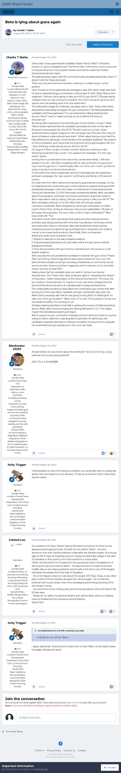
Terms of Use (41, 769)
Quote (42, 334)
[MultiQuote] (34, 334)
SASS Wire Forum (17, 4)
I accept (111, 767)
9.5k (18, 83)
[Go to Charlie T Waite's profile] (8, 32)
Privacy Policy (54, 750)
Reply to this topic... (31, 717)
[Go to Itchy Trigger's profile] (17, 475)
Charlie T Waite (25, 30)
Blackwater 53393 (17, 347)
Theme (39, 750)
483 (19, 490)
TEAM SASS (39, 33)
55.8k (18, 375)
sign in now (73, 702)
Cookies (82, 750)
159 (18, 566)
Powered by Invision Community (60, 757)
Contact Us (69, 750)
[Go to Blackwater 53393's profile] (17, 359)
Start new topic (74, 44)
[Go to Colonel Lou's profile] (17, 550)
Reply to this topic (103, 44)
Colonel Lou (17, 540)
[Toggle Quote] (36, 630)
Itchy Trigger (17, 464)
